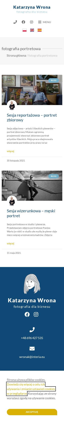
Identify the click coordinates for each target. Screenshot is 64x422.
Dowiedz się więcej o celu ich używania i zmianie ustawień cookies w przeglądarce (31, 388)
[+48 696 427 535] (32, 329)
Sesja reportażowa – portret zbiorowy (32, 117)
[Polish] (24, 30)
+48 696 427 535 (32, 338)
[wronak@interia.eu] (32, 348)
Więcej (10, 151)
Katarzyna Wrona (32, 9)
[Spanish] (39, 30)
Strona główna (16, 55)
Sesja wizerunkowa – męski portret (31, 213)
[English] (32, 30)
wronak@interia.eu (32, 357)
